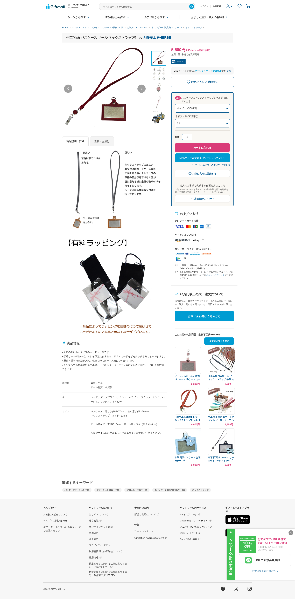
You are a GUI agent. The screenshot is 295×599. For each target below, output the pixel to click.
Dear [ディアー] (188, 533)
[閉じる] (291, 532)
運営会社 (94, 520)
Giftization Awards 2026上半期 (150, 537)
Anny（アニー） (188, 514)
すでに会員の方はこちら (265, 570)
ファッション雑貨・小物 (108, 490)
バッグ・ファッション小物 (77, 490)
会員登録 (217, 6)
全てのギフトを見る (219, 341)
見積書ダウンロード (204, 198)
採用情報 (94, 557)
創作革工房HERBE (157, 37)
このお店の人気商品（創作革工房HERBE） (198, 334)
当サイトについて (98, 514)
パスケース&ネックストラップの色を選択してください (202, 99)
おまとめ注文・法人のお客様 (207, 17)
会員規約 (94, 539)
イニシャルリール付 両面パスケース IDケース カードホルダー (187, 378)
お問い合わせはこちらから (204, 316)
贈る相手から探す (115, 17)
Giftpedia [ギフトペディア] (194, 520)
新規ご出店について (145, 514)
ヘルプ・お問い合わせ (55, 520)
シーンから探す (77, 17)
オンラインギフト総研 (101, 526)
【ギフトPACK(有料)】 (187, 116)
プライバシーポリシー (101, 545)
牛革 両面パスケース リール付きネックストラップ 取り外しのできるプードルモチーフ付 (221, 459)
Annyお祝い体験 (188, 539)
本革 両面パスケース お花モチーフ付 (187, 459)
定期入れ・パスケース (137, 490)
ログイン (204, 6)
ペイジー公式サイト (215, 275)
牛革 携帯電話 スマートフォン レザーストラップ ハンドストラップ (221, 419)
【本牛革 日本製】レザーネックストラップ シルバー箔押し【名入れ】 (187, 419)
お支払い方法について (55, 514)
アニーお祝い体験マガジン (194, 526)
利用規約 (94, 533)
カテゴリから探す (154, 17)
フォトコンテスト (143, 531)
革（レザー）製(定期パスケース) (170, 490)
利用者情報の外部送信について (105, 551)
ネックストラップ (200, 490)
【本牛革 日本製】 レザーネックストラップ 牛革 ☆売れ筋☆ (221, 378)
